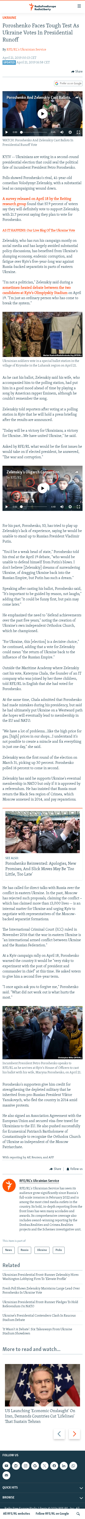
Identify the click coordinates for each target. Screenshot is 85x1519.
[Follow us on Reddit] (16, 1466)
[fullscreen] (78, 132)
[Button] (77, 71)
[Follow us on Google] (35, 1466)
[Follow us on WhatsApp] (73, 1466)
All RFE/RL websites (16, 1513)
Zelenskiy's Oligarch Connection (33, 472)
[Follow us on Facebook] (54, 1466)
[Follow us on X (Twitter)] (44, 1466)
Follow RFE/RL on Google (52, 1513)
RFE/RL (16, 477)
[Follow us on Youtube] (6, 1466)
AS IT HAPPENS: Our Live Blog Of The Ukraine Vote (38, 230)
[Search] (78, 1514)
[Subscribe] (6, 1475)
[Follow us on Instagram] (26, 1466)
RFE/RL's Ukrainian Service (26, 49)
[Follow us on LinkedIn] (64, 1466)
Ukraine (9, 18)
